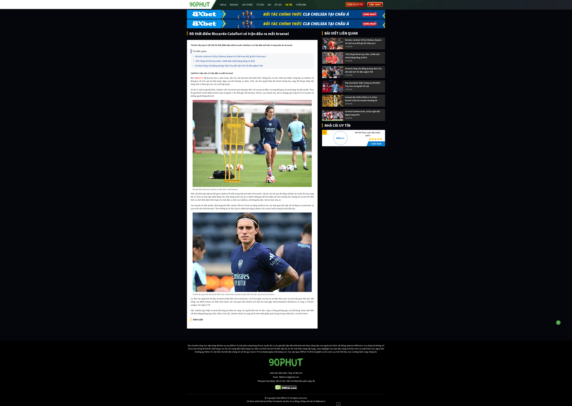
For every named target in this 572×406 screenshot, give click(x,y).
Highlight (234, 4)
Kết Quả (278, 4)
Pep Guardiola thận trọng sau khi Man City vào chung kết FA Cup (362, 84)
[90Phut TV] (200, 4)
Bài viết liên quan (341, 33)
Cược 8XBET (375, 4)
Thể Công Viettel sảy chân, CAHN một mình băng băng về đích (225, 61)
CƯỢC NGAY (376, 144)
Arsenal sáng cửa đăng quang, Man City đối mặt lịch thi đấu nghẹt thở (229, 65)
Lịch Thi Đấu (247, 4)
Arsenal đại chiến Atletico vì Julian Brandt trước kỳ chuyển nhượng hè (361, 99)
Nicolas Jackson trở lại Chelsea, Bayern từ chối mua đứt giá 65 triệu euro (230, 56)
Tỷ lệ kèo (260, 4)
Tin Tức (288, 4)
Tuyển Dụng (301, 4)
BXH (269, 4)
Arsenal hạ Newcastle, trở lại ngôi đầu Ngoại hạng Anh (362, 113)
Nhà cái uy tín (355, 4)
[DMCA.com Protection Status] (286, 387)
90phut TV (199, 78)
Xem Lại (223, 4)
